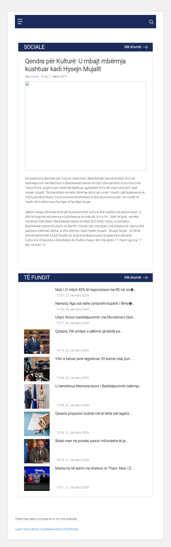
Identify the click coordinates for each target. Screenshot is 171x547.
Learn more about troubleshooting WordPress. (47, 529)
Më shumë (133, 47)
